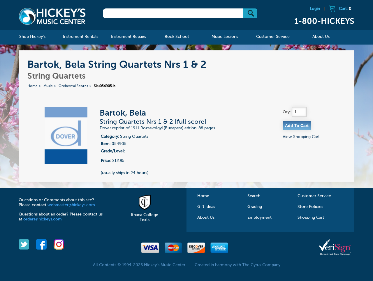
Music (48, 86)
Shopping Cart (311, 217)
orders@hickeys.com (42, 219)
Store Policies (310, 207)
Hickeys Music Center (52, 16)
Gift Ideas (206, 207)
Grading (254, 207)
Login (315, 9)
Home (32, 86)
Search (253, 196)
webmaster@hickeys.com (71, 205)
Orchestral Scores (73, 86)
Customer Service (314, 196)
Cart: (345, 9)
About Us (205, 217)
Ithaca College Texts (144, 217)
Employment (259, 217)
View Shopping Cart (301, 137)
